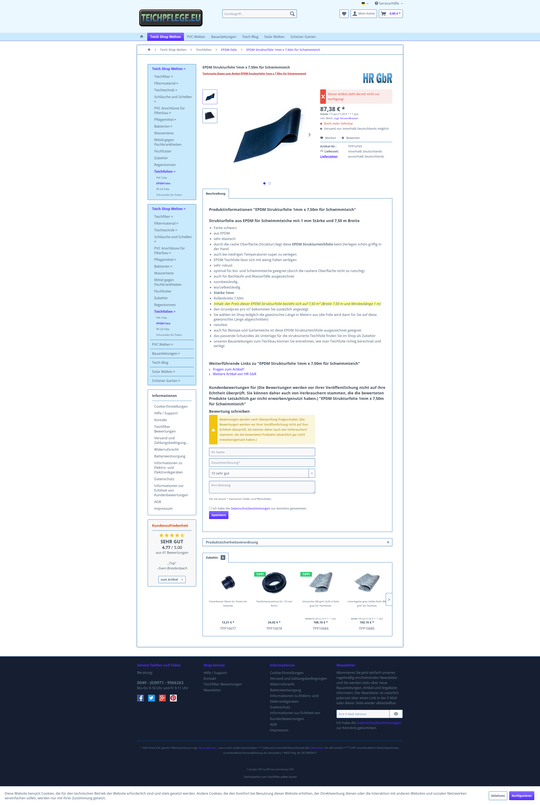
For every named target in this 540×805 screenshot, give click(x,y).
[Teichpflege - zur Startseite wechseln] (170, 20)
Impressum (163, 508)
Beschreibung (215, 193)
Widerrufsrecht (166, 449)
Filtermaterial (165, 83)
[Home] (141, 37)
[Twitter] (153, 700)
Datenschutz (164, 479)
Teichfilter (162, 76)
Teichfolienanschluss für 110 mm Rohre (274, 603)
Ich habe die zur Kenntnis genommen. (260, 508)
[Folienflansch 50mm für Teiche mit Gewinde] (228, 582)
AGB (157, 501)
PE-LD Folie (162, 189)
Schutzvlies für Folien (169, 195)
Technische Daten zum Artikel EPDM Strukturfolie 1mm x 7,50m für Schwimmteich (254, 73)
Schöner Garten (165, 380)
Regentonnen (165, 164)
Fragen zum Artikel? (228, 369)
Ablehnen (498, 796)
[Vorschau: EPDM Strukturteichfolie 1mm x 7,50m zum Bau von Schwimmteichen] (209, 96)
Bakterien (162, 126)
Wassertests (164, 133)
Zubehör (161, 158)
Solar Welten (162, 371)
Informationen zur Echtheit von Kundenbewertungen (171, 490)
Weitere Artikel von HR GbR (234, 374)
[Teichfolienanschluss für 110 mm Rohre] (274, 582)
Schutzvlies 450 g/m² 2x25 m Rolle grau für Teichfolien (320, 603)
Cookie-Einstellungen (171, 406)
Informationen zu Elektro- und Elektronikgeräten (168, 468)
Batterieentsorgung (169, 456)
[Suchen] (292, 13)
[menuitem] (259, 13)
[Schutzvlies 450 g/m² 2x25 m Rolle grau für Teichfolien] (321, 582)
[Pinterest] (175, 700)
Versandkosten (207, 748)
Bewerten (353, 138)
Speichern (219, 515)
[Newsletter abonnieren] (396, 714)
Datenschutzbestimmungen (250, 508)
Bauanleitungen (165, 353)
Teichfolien (164, 171)
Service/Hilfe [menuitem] (389, 3)
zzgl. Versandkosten (346, 118)
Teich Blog (160, 362)
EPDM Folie (163, 183)
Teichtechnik (164, 90)
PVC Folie (161, 177)
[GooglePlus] (164, 700)
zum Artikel (169, 579)
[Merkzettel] (344, 13)
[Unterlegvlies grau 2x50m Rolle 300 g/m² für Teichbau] (367, 582)
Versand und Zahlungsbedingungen (172, 440)
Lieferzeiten (328, 156)
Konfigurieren (522, 796)
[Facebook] (142, 700)
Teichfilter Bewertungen (165, 429)
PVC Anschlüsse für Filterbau (169, 110)
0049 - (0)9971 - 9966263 (160, 682)
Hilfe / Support (166, 413)
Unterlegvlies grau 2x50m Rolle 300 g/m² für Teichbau (367, 603)
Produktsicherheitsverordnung (232, 542)
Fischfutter (162, 151)
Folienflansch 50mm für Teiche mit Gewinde (228, 603)
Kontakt (160, 420)
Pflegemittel (164, 119)
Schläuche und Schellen (173, 96)
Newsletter (212, 690)
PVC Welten (161, 344)
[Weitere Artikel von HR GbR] (377, 77)
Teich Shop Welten (168, 68)
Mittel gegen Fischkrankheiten (168, 142)
